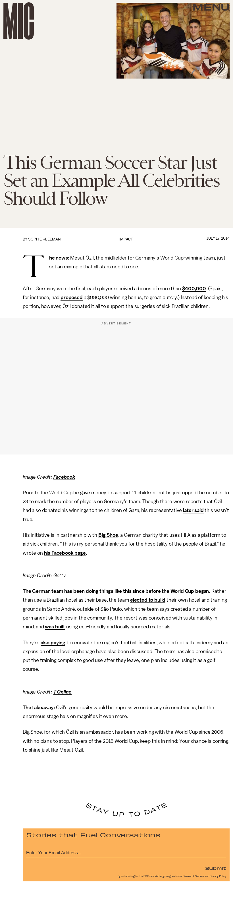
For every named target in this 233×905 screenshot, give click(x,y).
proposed (72, 297)
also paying (53, 642)
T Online (62, 691)
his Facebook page (65, 553)
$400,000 (194, 288)
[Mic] (18, 21)
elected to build (147, 599)
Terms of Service (193, 876)
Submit (215, 868)
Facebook (64, 477)
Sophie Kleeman (44, 239)
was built (55, 626)
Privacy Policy (218, 876)
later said (193, 510)
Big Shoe (108, 535)
